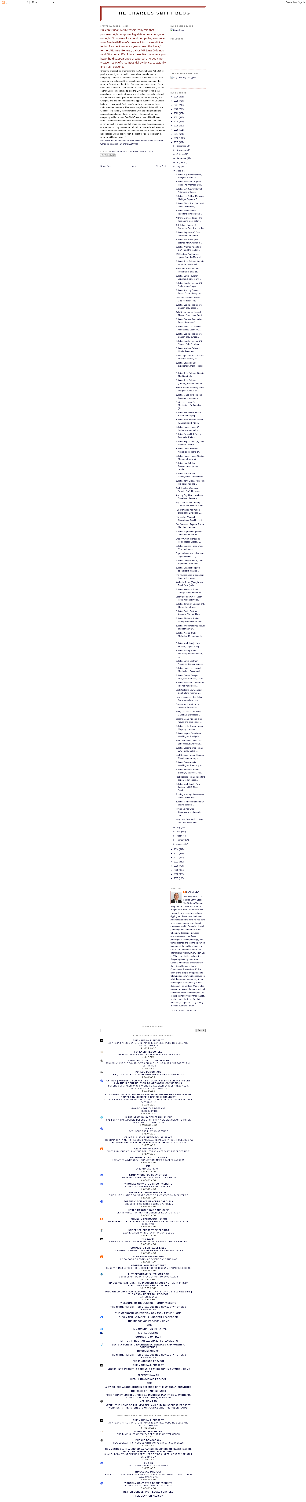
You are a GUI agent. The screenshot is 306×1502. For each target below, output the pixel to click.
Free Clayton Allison (148, 1496)
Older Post (161, 166)
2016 (176, 138)
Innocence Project (148, 1472)
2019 (176, 126)
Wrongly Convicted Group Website (148, 1184)
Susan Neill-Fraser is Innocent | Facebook (148, 1317)
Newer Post (105, 166)
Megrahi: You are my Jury (148, 1265)
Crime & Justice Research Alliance (148, 1137)
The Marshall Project (148, 1040)
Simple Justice (148, 1333)
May (178, 827)
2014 (176, 849)
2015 (176, 142)
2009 (176, 870)
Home (133, 166)
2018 (176, 130)
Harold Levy (193, 892)
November (181, 150)
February (180, 840)
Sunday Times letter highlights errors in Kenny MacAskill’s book (148, 1268)
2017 (176, 134)
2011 (176, 862)
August (180, 162)
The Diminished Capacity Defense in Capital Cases (148, 1054)
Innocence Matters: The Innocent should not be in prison (149, 1283)
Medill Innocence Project (148, 1379)
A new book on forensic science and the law (148, 1259)
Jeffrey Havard (148, 1375)
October (180, 154)
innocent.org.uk (148, 1351)
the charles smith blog (153, 13)
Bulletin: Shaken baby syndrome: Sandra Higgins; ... (189, 366)
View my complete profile (184, 1010)
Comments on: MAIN (148, 1337)
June (179, 171)
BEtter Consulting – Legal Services (148, 1492)
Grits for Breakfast (148, 1149)
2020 (176, 121)
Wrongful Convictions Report (148, 1060)
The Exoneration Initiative (148, 1329)
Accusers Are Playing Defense (148, 1131)
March (179, 836)
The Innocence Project (148, 1361)
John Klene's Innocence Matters (148, 1285)
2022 (176, 113)
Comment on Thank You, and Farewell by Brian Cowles (148, 1250)
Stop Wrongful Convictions (148, 1175)
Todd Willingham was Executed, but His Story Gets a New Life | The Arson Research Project (148, 1293)
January (180, 844)
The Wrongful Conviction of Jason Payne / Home (148, 1313)
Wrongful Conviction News (148, 1157)
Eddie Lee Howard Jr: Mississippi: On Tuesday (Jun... (188, 405)
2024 (176, 105)
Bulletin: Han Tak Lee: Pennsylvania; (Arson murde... (187, 466)
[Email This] (101, 155)
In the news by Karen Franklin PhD (148, 1117)
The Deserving (148, 1111)
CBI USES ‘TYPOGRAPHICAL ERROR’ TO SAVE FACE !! (148, 1277)
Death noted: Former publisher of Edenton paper (148, 1213)
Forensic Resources (148, 1052)
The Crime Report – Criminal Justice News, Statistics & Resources (148, 1308)
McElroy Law (148, 1401)
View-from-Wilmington (148, 1256)
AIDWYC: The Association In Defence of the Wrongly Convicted (148, 1387)
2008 (176, 874)
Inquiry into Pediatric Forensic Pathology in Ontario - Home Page (148, 1370)
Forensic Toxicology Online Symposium (149, 1204)
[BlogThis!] (104, 155)
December (181, 146)
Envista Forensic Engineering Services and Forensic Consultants (148, 1346)
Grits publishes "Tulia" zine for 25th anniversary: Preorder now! (148, 1151)
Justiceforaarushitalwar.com (148, 1274)
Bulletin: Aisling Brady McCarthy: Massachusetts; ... (189, 636)
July (178, 166)
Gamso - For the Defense (148, 1108)
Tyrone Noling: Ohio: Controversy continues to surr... (188, 812)
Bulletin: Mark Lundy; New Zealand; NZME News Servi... (188, 787)
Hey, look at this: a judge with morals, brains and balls (148, 1074)
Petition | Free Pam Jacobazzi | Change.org (148, 1341)
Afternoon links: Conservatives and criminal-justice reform (148, 1242)
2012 (176, 857)
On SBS (148, 1128)
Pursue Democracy (148, 1072)
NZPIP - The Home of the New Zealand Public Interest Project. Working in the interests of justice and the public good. (148, 1406)
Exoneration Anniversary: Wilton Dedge (148, 1233)
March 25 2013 (148, 1297)
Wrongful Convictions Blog (148, 1192)
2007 (176, 878)
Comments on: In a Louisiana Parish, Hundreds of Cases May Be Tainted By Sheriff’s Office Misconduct (148, 1095)
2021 (176, 117)
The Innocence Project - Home (148, 1321)
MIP (148, 1166)
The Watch (148, 1239)
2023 (176, 109)
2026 (176, 97)
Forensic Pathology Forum (148, 1219)
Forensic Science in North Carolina (148, 1201)
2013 (176, 853)
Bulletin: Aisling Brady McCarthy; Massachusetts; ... (189, 653)
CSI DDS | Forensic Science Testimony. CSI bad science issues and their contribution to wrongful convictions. (148, 1082)
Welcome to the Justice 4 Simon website (148, 1303)
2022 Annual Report (148, 1169)
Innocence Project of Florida (148, 1230)
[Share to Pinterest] (114, 155)
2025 (176, 101)
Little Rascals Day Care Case (148, 1210)
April (178, 831)
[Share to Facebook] (111, 155)
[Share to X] (107, 155)
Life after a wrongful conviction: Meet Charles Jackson (148, 1160)
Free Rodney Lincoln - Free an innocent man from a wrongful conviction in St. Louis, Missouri (148, 1396)
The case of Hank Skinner (148, 1391)
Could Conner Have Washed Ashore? (148, 1186)
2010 (176, 866)
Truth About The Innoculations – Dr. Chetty (148, 1178)
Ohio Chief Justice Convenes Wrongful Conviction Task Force (148, 1195)
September (181, 158)
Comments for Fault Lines (148, 1248)
